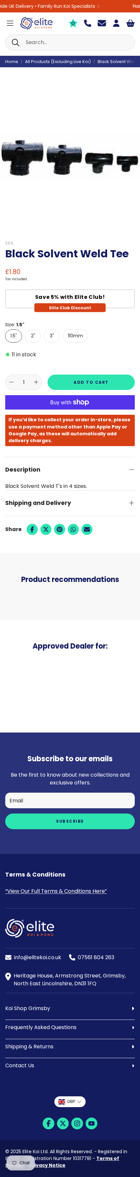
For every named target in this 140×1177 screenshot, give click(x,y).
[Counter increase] (36, 382)
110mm (75, 335)
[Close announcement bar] (133, 5)
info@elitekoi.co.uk (37, 957)
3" (52, 335)
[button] (70, 42)
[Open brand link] (33, 679)
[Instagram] (77, 1123)
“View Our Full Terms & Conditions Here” (56, 891)
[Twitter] (45, 529)
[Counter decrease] (11, 382)
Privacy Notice (47, 1165)
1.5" (13, 335)
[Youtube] (91, 1123)
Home (11, 61)
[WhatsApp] (73, 529)
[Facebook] (32, 529)
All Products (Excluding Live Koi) (58, 61)
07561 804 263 (96, 957)
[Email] (86, 529)
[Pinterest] (59, 529)
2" (33, 335)
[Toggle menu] (10, 23)
